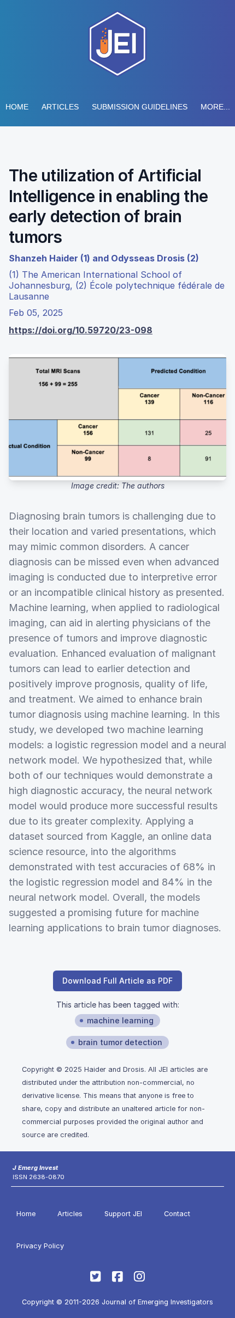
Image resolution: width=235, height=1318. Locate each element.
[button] (139, 106)
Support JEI (123, 1214)
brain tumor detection (120, 1042)
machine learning (120, 1020)
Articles (60, 106)
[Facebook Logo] (117, 1276)
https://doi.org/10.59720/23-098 (80, 330)
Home (16, 106)
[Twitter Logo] (95, 1276)
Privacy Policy (40, 1246)
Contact (177, 1214)
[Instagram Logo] (139, 1276)
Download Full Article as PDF (117, 980)
